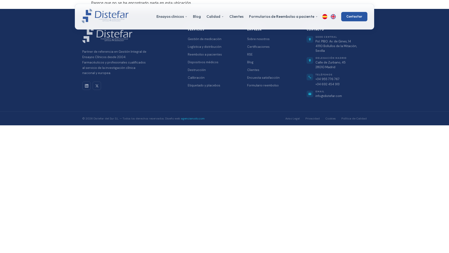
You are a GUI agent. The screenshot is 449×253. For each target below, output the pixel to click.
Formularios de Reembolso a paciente (281, 16)
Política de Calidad (354, 118)
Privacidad (312, 118)
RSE (250, 54)
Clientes (236, 16)
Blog (197, 16)
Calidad (213, 16)
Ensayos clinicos (170, 16)
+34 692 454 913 (327, 84)
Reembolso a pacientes (205, 54)
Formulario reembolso (263, 85)
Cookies (330, 118)
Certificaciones (258, 47)
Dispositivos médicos (203, 62)
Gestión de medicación (204, 39)
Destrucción (197, 70)
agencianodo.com (193, 118)
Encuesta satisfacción (263, 78)
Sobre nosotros (258, 39)
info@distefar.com (328, 96)
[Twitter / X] (97, 86)
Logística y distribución (204, 47)
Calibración (196, 78)
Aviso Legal (292, 118)
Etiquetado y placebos (204, 85)
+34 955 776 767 (327, 79)
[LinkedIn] (86, 86)
